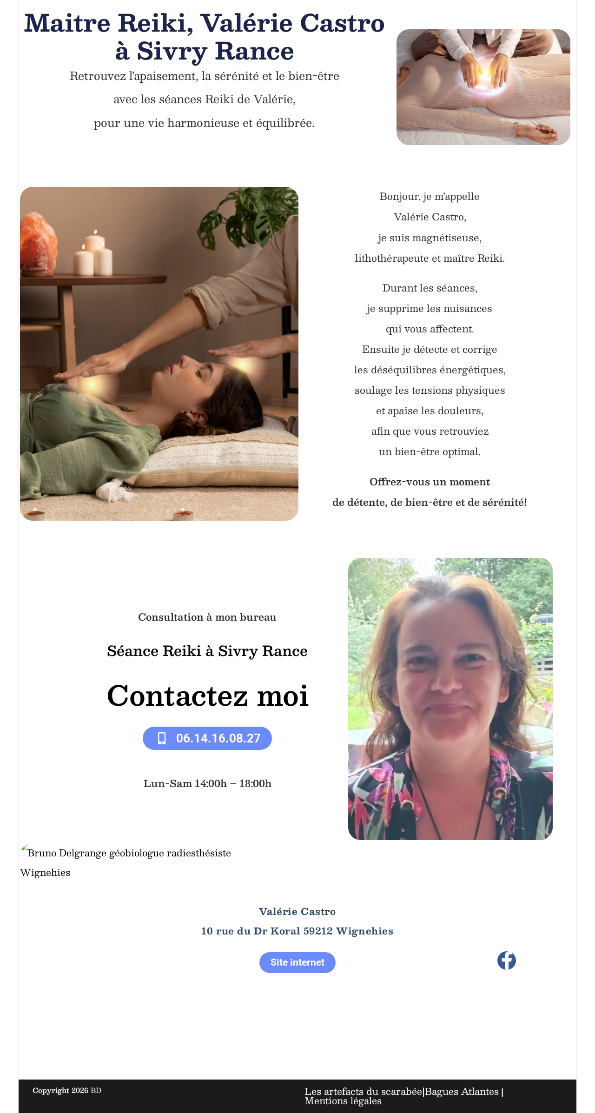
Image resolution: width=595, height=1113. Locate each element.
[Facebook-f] (506, 960)
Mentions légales (343, 1100)
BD (96, 1090)
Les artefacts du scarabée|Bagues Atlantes (401, 1091)
